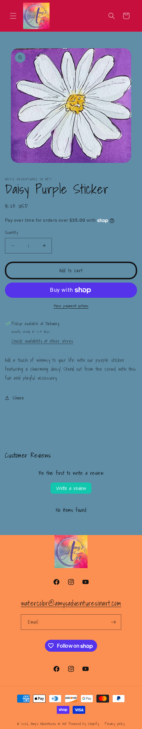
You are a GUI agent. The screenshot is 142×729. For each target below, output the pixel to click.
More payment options (71, 306)
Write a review (71, 488)
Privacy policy (115, 724)
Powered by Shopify (84, 724)
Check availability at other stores (42, 341)
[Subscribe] (113, 622)
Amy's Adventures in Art (49, 724)
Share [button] (18, 398)
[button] (13, 16)
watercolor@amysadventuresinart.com (71, 603)
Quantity (11, 232)
